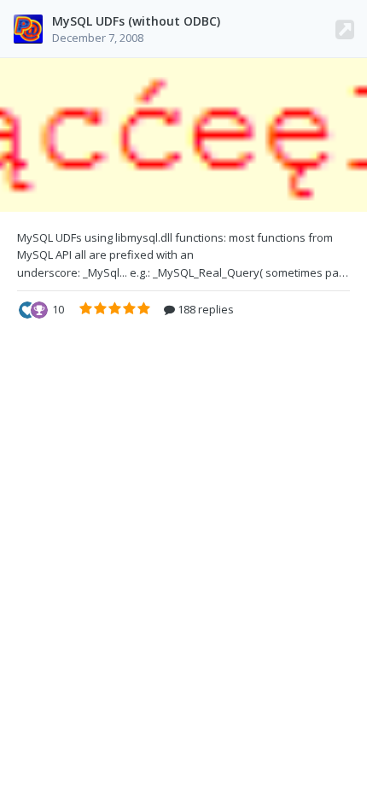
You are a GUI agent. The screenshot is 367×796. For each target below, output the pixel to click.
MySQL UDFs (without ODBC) (136, 21)
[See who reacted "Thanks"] (39, 308)
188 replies (204, 309)
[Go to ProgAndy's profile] (28, 29)
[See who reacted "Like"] (27, 308)
